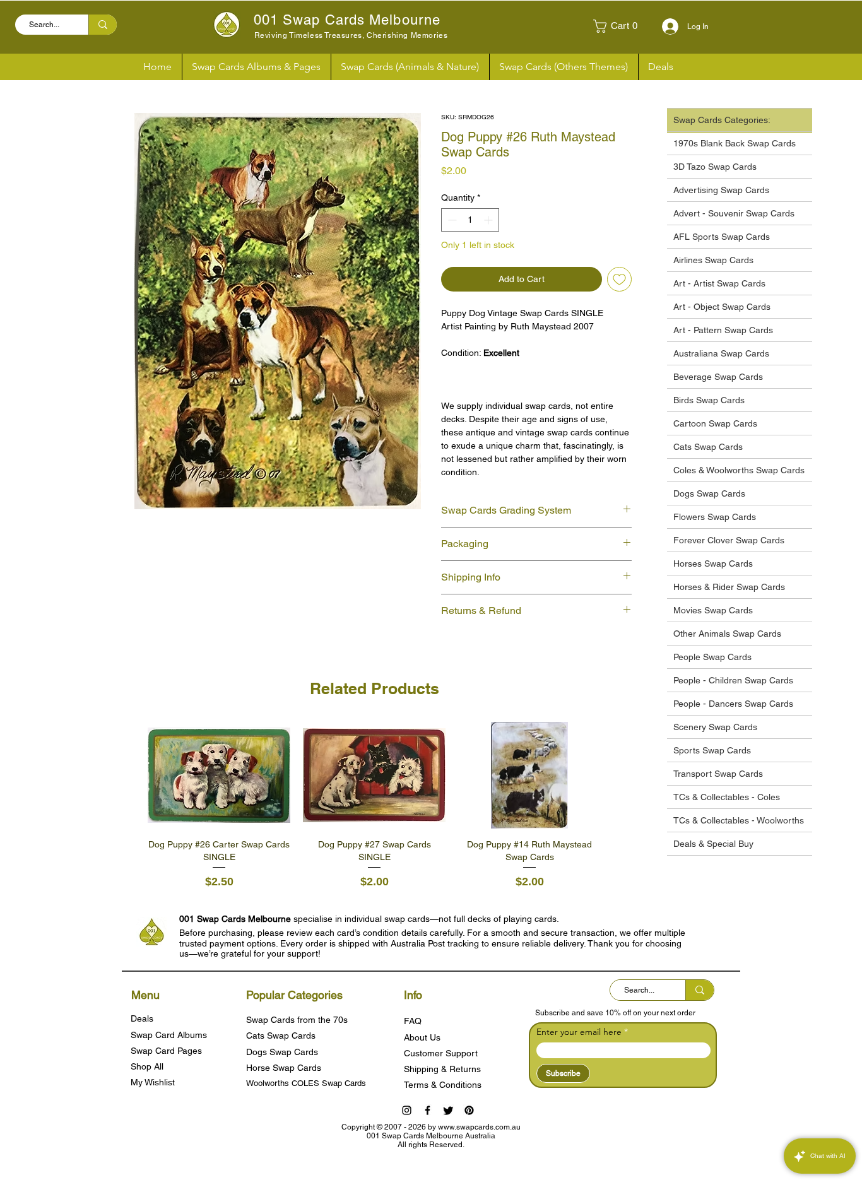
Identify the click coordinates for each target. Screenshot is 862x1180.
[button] (620, 26)
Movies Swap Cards (713, 610)
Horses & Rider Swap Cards (729, 587)
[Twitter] (448, 1110)
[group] (374, 806)
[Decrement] (451, 220)
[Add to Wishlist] (619, 279)
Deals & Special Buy (713, 844)
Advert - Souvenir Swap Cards (733, 213)
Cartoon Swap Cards (715, 423)
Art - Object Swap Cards (721, 307)
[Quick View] (219, 775)
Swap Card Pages (166, 1051)
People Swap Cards (712, 657)
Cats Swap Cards (708, 447)
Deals (142, 1018)
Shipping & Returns (442, 1069)
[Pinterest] (469, 1110)
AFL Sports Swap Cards (721, 237)
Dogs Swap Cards (709, 493)
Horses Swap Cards (713, 563)
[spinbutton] (470, 220)
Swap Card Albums (169, 1035)
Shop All (147, 1066)
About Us (422, 1037)
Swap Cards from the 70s (297, 1020)
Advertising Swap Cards (721, 190)
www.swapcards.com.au (479, 1127)
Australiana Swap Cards (721, 353)
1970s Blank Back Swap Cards (734, 143)
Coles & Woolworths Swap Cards (739, 470)
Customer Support (441, 1053)
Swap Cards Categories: (721, 120)
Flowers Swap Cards (714, 517)
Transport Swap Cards (718, 774)
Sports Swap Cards (712, 750)
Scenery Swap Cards (715, 727)
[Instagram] (407, 1110)
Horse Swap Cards (283, 1068)
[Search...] (102, 25)
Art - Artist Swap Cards (719, 283)
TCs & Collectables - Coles (726, 797)
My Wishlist (153, 1082)
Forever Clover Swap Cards (728, 540)
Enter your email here (579, 1031)
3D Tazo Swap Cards (715, 167)
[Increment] (489, 220)
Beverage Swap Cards (718, 377)
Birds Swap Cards (709, 400)
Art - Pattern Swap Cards (723, 330)
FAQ (413, 1021)
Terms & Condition (440, 1085)
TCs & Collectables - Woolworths (738, 820)
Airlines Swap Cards (713, 260)
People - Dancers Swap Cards (733, 704)
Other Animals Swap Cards (727, 633)
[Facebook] (428, 1110)
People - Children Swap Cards (733, 680)
